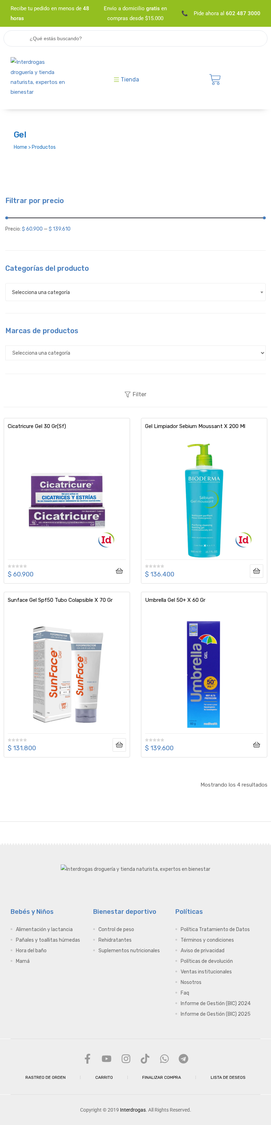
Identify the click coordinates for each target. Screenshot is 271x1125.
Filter (139, 394)
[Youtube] (106, 1058)
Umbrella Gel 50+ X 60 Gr (175, 600)
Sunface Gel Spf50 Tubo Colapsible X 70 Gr (60, 600)
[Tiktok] (145, 1058)
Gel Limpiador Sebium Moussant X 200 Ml (195, 426)
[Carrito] (215, 79)
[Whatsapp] (164, 1058)
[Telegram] (183, 1058)
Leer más (256, 571)
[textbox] (135, 292)
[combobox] (135, 292)
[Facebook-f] (87, 1058)
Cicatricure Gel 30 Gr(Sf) (37, 426)
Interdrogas (133, 1110)
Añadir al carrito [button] (119, 571)
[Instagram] (126, 1058)
